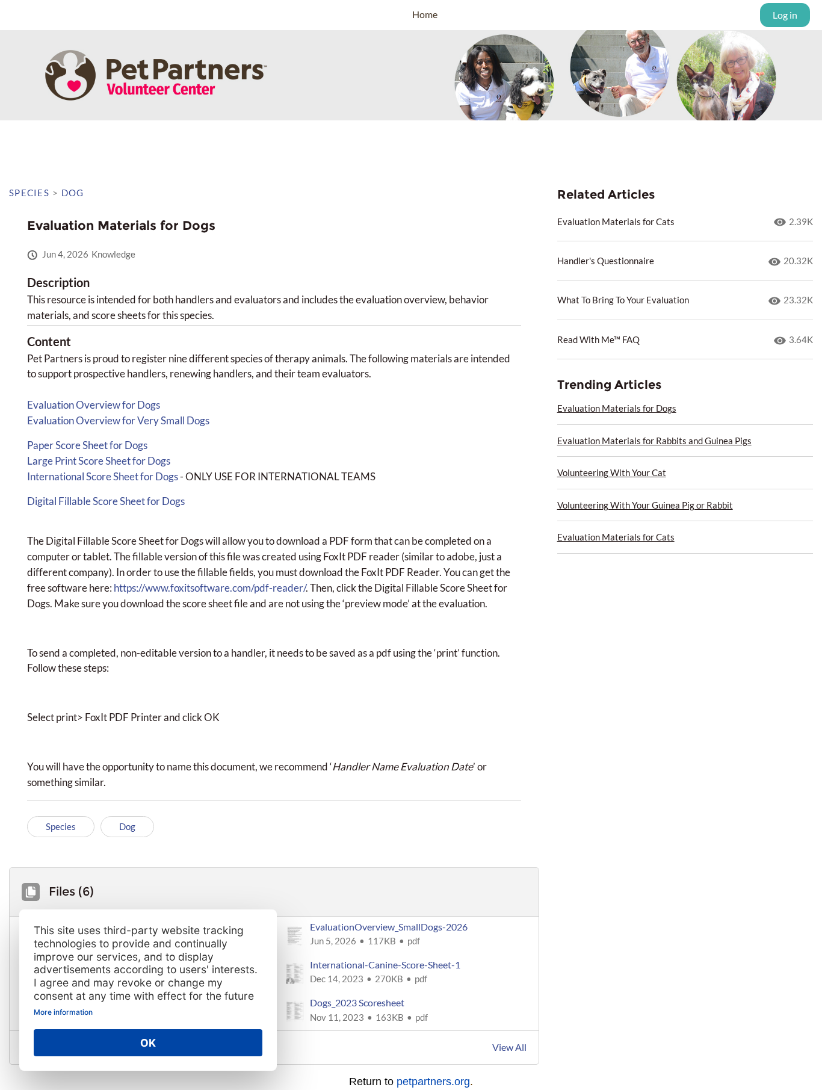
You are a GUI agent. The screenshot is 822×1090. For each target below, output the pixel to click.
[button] (406, 936)
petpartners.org (433, 1082)
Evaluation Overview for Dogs (93, 404)
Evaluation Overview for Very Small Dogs (118, 420)
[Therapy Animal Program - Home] (63, 15)
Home (424, 14)
